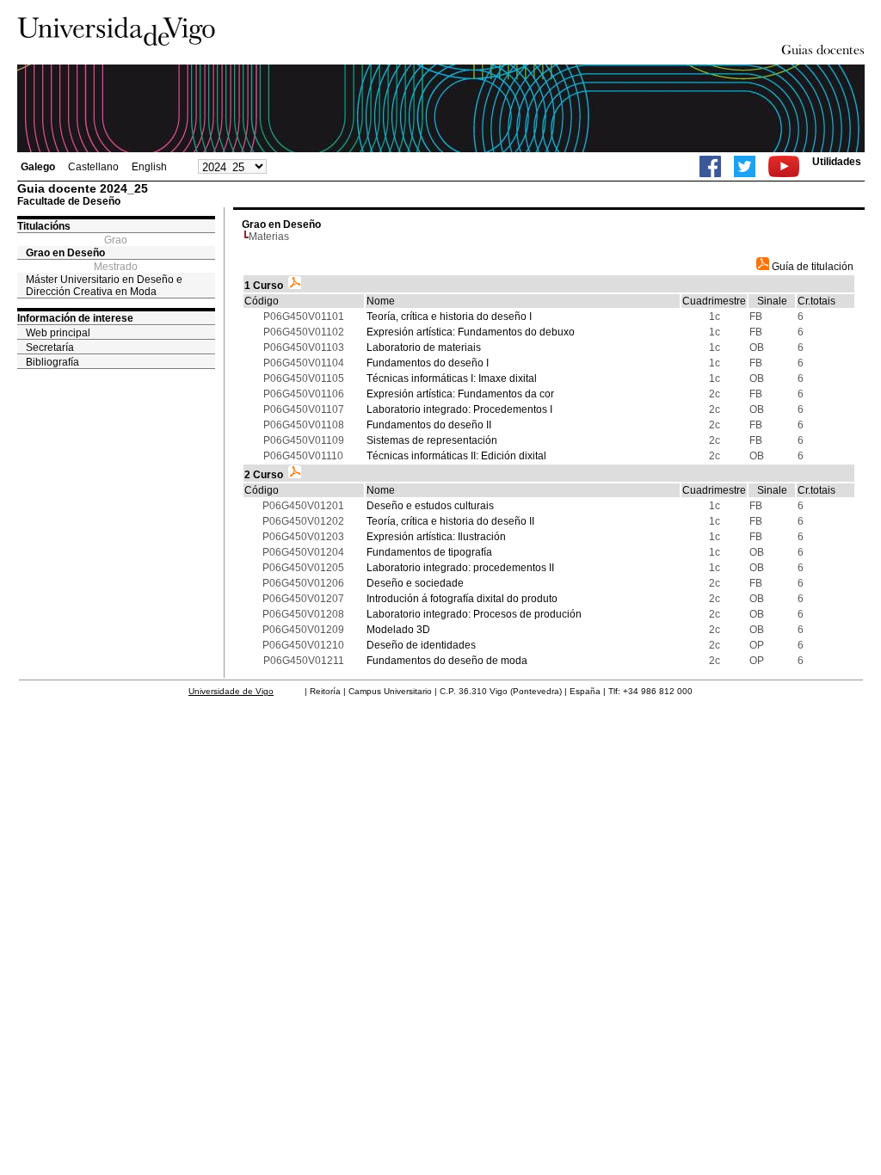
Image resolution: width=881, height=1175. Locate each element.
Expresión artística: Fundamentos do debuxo (471, 332)
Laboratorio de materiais (424, 347)
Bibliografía (52, 362)
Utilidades (836, 162)
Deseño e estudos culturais (430, 506)
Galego (38, 167)
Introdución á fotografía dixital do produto (462, 599)
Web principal (58, 333)
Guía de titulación (811, 267)
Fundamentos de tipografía (429, 552)
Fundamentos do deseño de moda (447, 661)
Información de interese (75, 318)
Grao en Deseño (65, 253)
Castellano (93, 167)
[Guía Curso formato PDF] (294, 286)
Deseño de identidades (421, 645)
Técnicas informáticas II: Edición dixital (456, 456)
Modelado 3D (398, 630)
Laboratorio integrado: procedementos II (460, 568)
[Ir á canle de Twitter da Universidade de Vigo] (744, 166)
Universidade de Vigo (231, 691)
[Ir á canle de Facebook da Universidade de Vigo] (710, 166)
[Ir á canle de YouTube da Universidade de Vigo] (783, 166)
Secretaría (50, 347)
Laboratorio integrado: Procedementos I (459, 409)
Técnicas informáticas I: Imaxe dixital (452, 378)
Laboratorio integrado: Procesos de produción (474, 614)
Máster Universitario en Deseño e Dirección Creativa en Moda (104, 286)
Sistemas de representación (432, 440)
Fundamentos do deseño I (428, 363)
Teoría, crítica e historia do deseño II (450, 521)
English (149, 167)
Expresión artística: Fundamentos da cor (460, 394)
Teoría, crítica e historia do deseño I (449, 317)
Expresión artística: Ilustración (436, 537)
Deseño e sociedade (415, 583)
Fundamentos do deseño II (429, 425)
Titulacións (44, 226)
